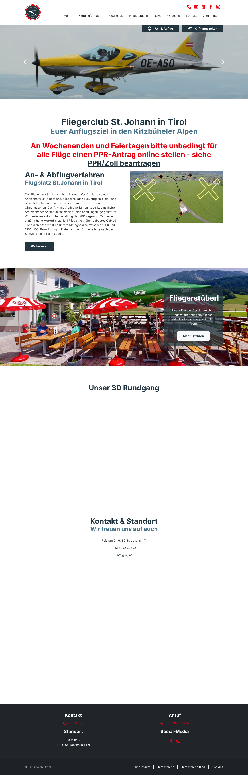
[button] (189, 7)
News (157, 15)
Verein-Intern (211, 15)
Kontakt (191, 15)
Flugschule (116, 15)
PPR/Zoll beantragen (124, 163)
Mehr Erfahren (193, 338)
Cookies (217, 767)
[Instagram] (178, 741)
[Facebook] (171, 741)
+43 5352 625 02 (177, 723)
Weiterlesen (39, 246)
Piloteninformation (90, 15)
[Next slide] (222, 62)
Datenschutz (165, 767)
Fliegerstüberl (138, 15)
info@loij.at (124, 555)
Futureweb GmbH (40, 767)
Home (68, 15)
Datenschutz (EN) (193, 767)
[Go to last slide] (25, 305)
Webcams (173, 15)
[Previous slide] (25, 62)
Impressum (142, 767)
